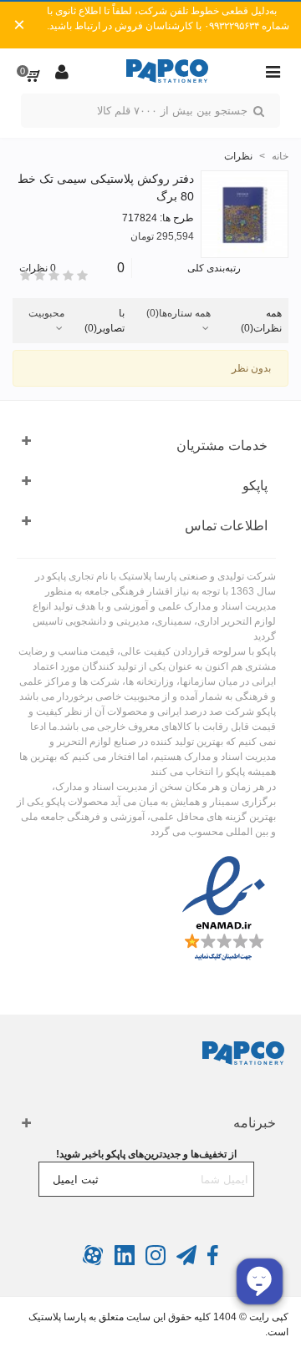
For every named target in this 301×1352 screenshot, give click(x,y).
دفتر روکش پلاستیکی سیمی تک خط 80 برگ (106, 187)
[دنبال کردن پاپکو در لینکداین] (123, 1262)
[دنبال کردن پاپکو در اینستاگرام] (154, 1262)
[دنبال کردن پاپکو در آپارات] (93, 1262)
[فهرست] (272, 71)
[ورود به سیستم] (62, 71)
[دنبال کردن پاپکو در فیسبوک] (211, 1262)
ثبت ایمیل (76, 1179)
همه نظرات (261, 320)
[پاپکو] (167, 71)
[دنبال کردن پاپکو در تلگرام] (185, 1262)
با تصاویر (104, 320)
